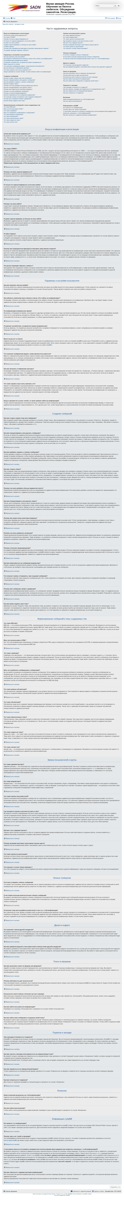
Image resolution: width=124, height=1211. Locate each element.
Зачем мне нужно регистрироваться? (15, 35)
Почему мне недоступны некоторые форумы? (18, 89)
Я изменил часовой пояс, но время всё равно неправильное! (22, 62)
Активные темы (19, 24)
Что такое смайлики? (10, 110)
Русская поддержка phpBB (62, 1195)
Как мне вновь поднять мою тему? (14, 100)
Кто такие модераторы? (70, 37)
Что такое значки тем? (11, 122)
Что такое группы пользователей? (73, 39)
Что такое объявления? (11, 116)
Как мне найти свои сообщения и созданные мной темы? (80, 81)
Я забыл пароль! (9, 46)
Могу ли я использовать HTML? (13, 109)
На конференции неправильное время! (16, 60)
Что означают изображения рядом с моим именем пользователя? (24, 66)
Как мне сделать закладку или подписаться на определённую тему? (84, 89)
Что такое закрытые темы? (12, 120)
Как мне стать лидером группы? (73, 43)
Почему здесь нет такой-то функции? (74, 109)
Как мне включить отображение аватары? (16, 68)
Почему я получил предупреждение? (15, 93)
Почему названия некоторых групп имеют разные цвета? (81, 44)
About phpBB (86, 1127)
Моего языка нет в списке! (12, 64)
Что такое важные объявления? (13, 114)
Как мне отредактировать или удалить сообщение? (19, 80)
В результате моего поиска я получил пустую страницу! (80, 77)
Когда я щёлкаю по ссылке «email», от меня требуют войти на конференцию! (27, 71)
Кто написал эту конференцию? (73, 107)
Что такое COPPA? (9, 37)
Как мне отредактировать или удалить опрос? (18, 87)
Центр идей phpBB (10, 1140)
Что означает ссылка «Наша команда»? (75, 48)
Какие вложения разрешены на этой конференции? (79, 99)
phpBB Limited (68, 1125)
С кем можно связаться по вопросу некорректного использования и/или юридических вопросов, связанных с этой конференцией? (89, 112)
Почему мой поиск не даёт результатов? (75, 75)
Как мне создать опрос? (11, 83)
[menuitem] (13, 18)
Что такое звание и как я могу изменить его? (17, 70)
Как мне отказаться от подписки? (73, 93)
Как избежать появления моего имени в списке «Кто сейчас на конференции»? (28, 58)
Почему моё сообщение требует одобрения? (17, 98)
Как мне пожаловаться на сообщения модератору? (19, 95)
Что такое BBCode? (10, 107)
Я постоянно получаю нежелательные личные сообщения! (81, 56)
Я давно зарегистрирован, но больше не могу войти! (20, 44)
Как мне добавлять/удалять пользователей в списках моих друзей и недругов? (87, 67)
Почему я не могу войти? (11, 43)
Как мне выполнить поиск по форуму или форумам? (79, 73)
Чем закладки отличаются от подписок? (75, 87)
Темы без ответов (7, 24)
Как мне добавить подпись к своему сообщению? (19, 82)
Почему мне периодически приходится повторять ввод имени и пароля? (26, 48)
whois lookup (21, 1153)
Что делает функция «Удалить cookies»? (16, 50)
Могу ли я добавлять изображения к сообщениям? (19, 112)
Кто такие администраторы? (72, 35)
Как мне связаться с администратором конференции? (80, 115)
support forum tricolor (49, 1194)
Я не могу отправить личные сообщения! (76, 55)
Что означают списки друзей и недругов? (76, 65)
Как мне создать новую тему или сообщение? (18, 78)
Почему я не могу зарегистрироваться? (16, 39)
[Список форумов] (24, 8)
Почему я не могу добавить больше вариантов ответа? (21, 85)
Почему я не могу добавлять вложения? (16, 91)
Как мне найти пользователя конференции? (76, 79)
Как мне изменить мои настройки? (14, 56)
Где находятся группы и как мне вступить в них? (78, 41)
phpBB (48, 345)
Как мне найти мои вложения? (72, 101)
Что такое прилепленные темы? (13, 118)
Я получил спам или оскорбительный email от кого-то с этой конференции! (86, 58)
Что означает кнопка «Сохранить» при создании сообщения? (22, 97)
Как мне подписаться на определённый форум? (78, 91)
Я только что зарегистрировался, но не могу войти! (19, 41)
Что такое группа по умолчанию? (73, 46)
